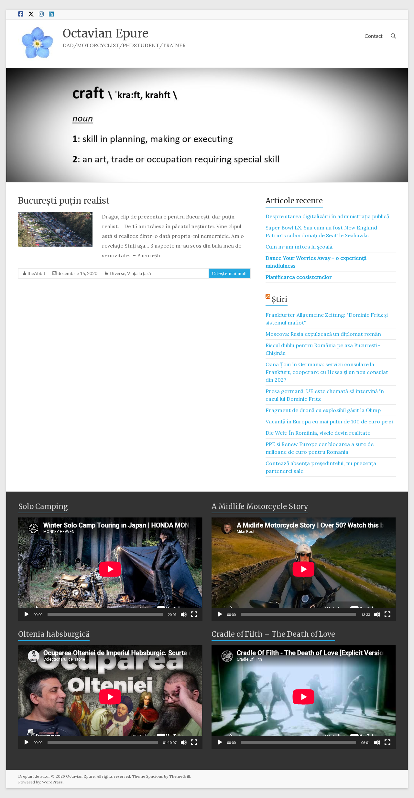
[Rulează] (26, 614)
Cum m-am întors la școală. (299, 246)
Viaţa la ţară (139, 273)
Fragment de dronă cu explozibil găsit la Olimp (323, 410)
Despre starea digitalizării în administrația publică (327, 216)
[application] (110, 569)
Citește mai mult (229, 273)
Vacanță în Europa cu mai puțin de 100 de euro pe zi (329, 421)
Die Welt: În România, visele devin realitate (318, 433)
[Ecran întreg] (194, 614)
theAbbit (36, 273)
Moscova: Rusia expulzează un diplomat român (323, 334)
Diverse (117, 273)
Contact (374, 36)
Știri (280, 299)
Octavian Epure (105, 33)
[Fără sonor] (183, 614)
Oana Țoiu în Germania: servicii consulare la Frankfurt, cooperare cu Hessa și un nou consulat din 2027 (327, 372)
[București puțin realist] (55, 215)
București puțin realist (64, 200)
